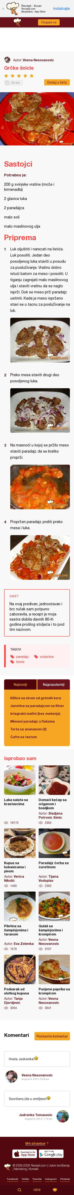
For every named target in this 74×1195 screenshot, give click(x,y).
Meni (37, 1190)
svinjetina (46, 656)
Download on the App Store (24, 1154)
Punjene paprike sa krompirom (54, 982)
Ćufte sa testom (23, 737)
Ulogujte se (49, 22)
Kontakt (33, 1169)
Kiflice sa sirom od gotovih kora (35, 698)
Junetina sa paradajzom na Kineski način (37, 706)
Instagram (51, 1179)
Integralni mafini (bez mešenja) (35, 713)
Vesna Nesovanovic (38, 60)
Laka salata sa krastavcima (20, 795)
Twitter (25, 1179)
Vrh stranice (35, 1143)
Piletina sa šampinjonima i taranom (20, 921)
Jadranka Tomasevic (35, 1115)
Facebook (12, 1179)
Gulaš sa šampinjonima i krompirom (54, 921)
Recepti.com (7, 1167)
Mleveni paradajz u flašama (32, 721)
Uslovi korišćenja (59, 1165)
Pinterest (65, 1179)
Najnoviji (20, 684)
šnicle (20, 662)
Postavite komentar (52, 1036)
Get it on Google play (51, 1154)
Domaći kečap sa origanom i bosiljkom (54, 795)
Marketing (20, 1169)
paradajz (22, 656)
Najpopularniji (54, 684)
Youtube (37, 1179)
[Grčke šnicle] (40, 340)
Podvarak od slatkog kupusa (20, 982)
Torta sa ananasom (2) (28, 729)
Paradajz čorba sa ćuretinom (54, 858)
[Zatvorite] (3, 8)
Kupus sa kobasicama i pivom (20, 858)
